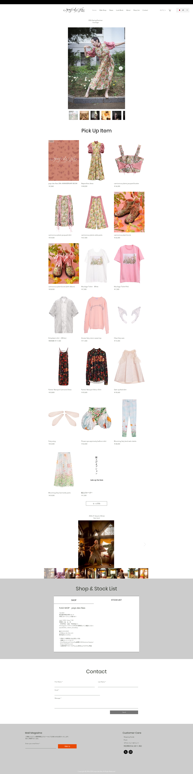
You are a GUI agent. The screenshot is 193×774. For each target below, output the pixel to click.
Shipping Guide (129, 737)
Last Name (101, 682)
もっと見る (96, 503)
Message (57, 698)
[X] (126, 752)
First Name (58, 682)
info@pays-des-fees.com (66, 633)
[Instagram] (131, 752)
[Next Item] (121, 68)
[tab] (74, 600)
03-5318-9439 (65, 631)
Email (56, 690)
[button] (120, 10)
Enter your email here (32, 743)
